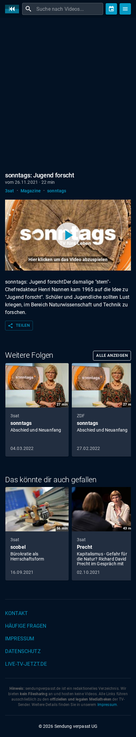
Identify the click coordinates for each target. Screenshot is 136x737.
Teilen (19, 326)
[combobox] (69, 9)
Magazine (31, 190)
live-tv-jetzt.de (26, 664)
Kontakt (16, 613)
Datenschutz (23, 651)
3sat (9, 190)
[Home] (13, 9)
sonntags (56, 190)
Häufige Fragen (25, 626)
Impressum (19, 639)
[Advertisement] (68, 93)
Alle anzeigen (112, 355)
